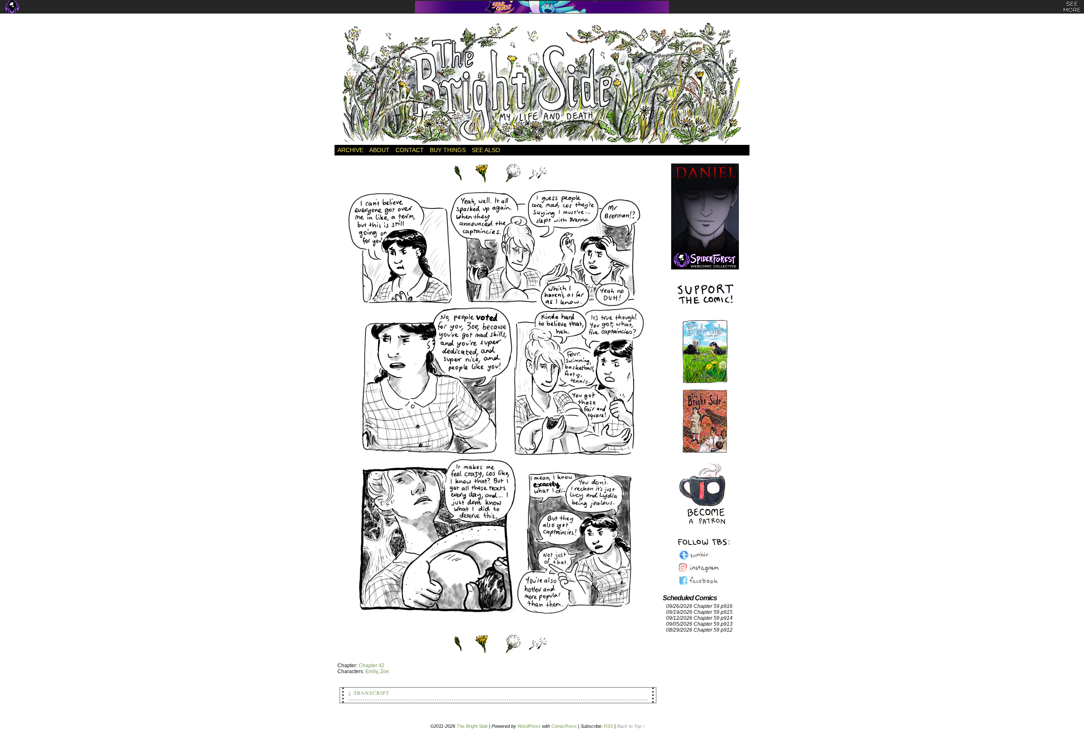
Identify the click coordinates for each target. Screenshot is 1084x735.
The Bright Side (542, 83)
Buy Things (448, 150)
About (379, 150)
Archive (350, 150)
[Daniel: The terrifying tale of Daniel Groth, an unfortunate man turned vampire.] (705, 208)
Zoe (384, 671)
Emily (371, 671)
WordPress (529, 726)
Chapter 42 (371, 665)
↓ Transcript (368, 692)
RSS (608, 726)
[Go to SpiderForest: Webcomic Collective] (705, 261)
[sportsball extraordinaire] (498, 630)
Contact (409, 150)
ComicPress (564, 726)
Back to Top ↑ (631, 726)
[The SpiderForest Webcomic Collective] (12, 6)
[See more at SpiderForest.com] (1072, 6)
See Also (486, 150)
